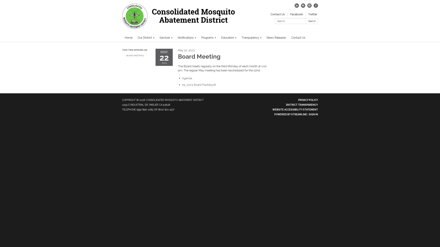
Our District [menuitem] (145, 37)
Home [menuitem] (129, 37)
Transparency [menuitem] (250, 37)
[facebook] (316, 6)
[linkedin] (297, 6)
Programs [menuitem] (207, 37)
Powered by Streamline (290, 114)
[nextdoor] (303, 6)
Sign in (313, 114)
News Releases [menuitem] (276, 37)
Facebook (296, 14)
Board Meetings (135, 55)
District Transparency (302, 104)
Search (312, 21)
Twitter (312, 14)
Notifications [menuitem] (186, 37)
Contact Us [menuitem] (298, 37)
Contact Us (278, 14)
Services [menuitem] (165, 37)
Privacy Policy (308, 100)
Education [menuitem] (227, 37)
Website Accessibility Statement (295, 109)
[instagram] (309, 6)
